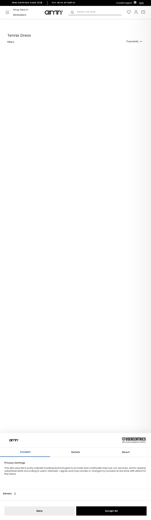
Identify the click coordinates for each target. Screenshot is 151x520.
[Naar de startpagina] (54, 12)
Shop (16, 9)
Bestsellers (19, 15)
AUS (141, 2)
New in (24, 9)
